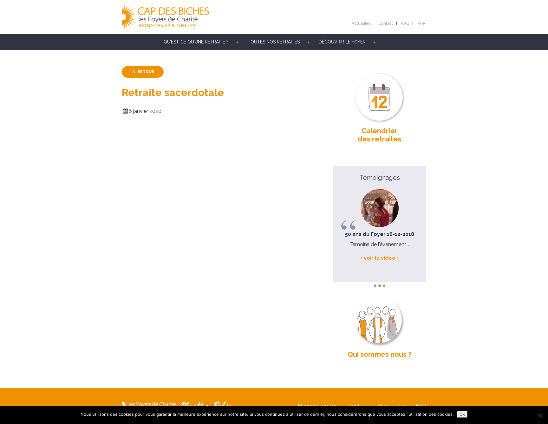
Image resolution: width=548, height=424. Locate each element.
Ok (462, 414)
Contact (386, 23)
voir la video (379, 258)
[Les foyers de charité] (198, 17)
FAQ (405, 23)
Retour (146, 71)
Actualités (361, 23)
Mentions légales (317, 406)
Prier (421, 23)
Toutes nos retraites (274, 41)
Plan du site (391, 406)
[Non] (540, 415)
